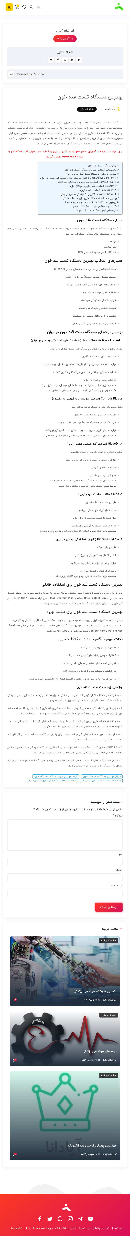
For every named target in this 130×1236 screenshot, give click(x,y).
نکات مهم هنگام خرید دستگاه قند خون (95, 206)
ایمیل (119, 870)
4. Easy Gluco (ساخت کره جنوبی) (97, 190)
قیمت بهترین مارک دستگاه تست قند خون (56, 776)
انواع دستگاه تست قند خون (102, 166)
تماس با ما (16, 1228)
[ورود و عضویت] (9, 7)
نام (121, 854)
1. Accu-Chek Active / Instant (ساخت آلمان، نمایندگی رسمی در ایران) (77, 178)
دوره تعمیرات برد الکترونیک (39, 1228)
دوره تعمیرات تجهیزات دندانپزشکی (72, 1228)
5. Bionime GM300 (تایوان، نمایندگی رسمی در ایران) (88, 194)
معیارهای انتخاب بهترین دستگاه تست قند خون (90, 170)
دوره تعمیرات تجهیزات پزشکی (108, 1228)
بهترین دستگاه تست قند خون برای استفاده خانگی (89, 198)
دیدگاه (118, 816)
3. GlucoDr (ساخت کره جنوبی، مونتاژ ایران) (93, 186)
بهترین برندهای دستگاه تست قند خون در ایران (91, 174)
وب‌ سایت (117, 886)
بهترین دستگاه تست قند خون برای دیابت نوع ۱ (90, 202)
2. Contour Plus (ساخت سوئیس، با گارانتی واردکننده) (86, 182)
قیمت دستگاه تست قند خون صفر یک (101, 780)
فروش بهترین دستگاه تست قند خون (102, 776)
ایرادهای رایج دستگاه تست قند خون (96, 210)
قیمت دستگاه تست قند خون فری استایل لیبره (53, 780)
